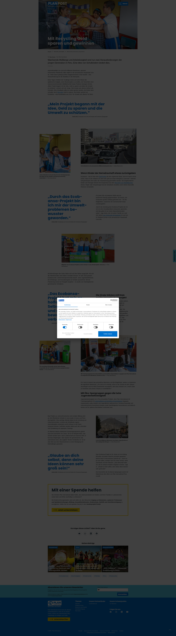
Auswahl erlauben (88, 333)
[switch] (80, 327)
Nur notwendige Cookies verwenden (68, 333)
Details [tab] (88, 304)
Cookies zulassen (108, 333)
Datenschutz (62, 319)
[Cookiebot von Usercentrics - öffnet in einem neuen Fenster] (111, 300)
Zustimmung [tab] (67, 304)
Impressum (69, 319)
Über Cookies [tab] (108, 304)
